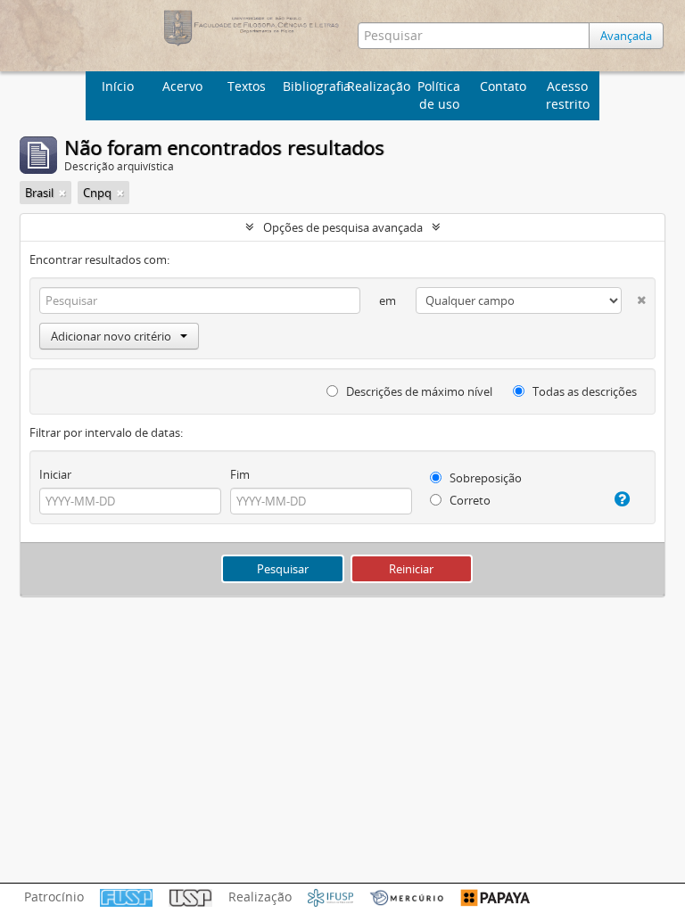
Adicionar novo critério (111, 336)
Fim (240, 474)
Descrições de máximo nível (417, 391)
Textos (246, 86)
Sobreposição (484, 478)
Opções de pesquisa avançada (343, 227)
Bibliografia (312, 86)
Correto (469, 500)
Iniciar (55, 474)
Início (118, 86)
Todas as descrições (583, 391)
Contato (503, 86)
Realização (377, 86)
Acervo (182, 86)
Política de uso (438, 95)
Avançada (626, 36)
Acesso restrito (568, 95)
